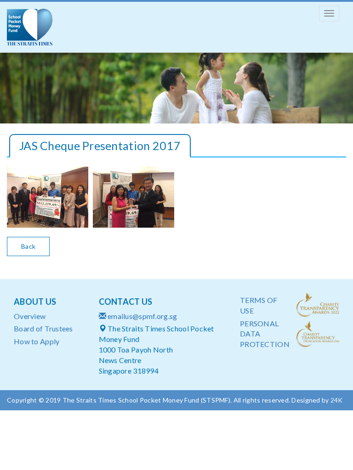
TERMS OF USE (258, 305)
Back (28, 246)
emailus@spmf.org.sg (142, 316)
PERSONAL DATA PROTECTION (261, 334)
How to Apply (36, 341)
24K (336, 400)
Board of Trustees (43, 328)
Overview (30, 316)
